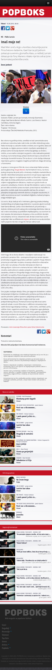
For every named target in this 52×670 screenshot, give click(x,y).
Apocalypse (19, 550)
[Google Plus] (12, 28)
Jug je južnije (21, 444)
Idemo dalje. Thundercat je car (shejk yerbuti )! (32, 560)
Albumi (18, 517)
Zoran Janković (6, 64)
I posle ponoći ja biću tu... (26, 416)
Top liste (5, 638)
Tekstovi (5, 634)
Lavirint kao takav (23, 425)
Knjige (18, 482)
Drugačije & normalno (24, 433)
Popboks (5, 648)
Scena (4, 641)
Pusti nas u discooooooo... (26, 407)
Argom (26, 219)
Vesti (4, 624)
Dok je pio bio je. (22, 569)
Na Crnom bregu (22, 479)
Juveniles (19, 514)
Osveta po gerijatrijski (24, 451)
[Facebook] (3, 28)
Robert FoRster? (22, 543)
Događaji (6, 628)
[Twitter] (8, 28)
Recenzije (6, 631)
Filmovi (3, 23)
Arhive (5, 644)
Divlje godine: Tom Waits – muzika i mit (28, 532)
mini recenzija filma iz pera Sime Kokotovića (26, 327)
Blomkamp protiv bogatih (26, 398)
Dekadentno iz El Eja (23, 460)
